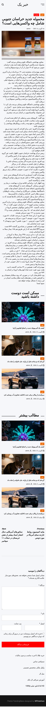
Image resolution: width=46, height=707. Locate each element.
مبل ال (41, 674)
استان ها (36, 14)
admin (28, 28)
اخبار (42, 14)
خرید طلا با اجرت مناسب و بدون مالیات (29, 655)
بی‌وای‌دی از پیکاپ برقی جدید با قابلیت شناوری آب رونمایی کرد (24, 395)
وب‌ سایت (17, 624)
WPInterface (39, 701)
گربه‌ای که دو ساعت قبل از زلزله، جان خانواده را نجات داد (25, 361)
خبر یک (22, 4)
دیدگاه (41, 585)
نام (42, 613)
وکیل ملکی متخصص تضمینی (33, 668)
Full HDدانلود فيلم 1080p (34, 686)
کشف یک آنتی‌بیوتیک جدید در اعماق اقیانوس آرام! (28, 328)
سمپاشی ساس (38, 661)
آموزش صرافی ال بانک (35, 680)
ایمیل (41, 624)
